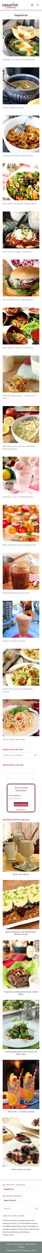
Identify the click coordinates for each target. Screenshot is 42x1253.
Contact (21, 1247)
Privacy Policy (18, 1244)
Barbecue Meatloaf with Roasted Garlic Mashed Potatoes (21, 933)
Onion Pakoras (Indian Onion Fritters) (18, 348)
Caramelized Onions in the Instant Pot (18, 156)
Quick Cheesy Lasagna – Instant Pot (17, 252)
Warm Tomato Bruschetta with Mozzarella (19, 545)
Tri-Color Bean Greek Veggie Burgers (18, 300)
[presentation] (21, 37)
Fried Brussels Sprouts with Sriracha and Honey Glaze (21, 1053)
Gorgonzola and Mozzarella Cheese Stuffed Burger (21, 993)
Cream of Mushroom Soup (13, 107)
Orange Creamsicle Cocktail (14, 641)
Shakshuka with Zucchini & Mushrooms (19, 59)
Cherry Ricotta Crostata (20, 1169)
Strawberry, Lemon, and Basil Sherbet (18, 497)
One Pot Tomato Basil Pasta (14, 739)
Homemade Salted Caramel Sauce (16, 593)
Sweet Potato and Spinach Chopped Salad (19, 204)
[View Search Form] (38, 5)
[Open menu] (32, 5)
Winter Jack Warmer (21, 874)
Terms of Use (30, 1244)
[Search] (35, 755)
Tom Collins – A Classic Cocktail (21, 1112)
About (9, 1244)
